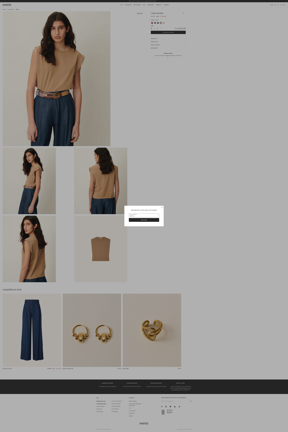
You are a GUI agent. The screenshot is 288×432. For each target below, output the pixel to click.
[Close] (162, 207)
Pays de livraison (133, 214)
